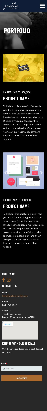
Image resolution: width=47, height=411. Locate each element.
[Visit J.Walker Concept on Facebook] (3, 280)
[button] (43, 5)
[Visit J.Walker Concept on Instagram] (8, 280)
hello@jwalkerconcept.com (15, 295)
